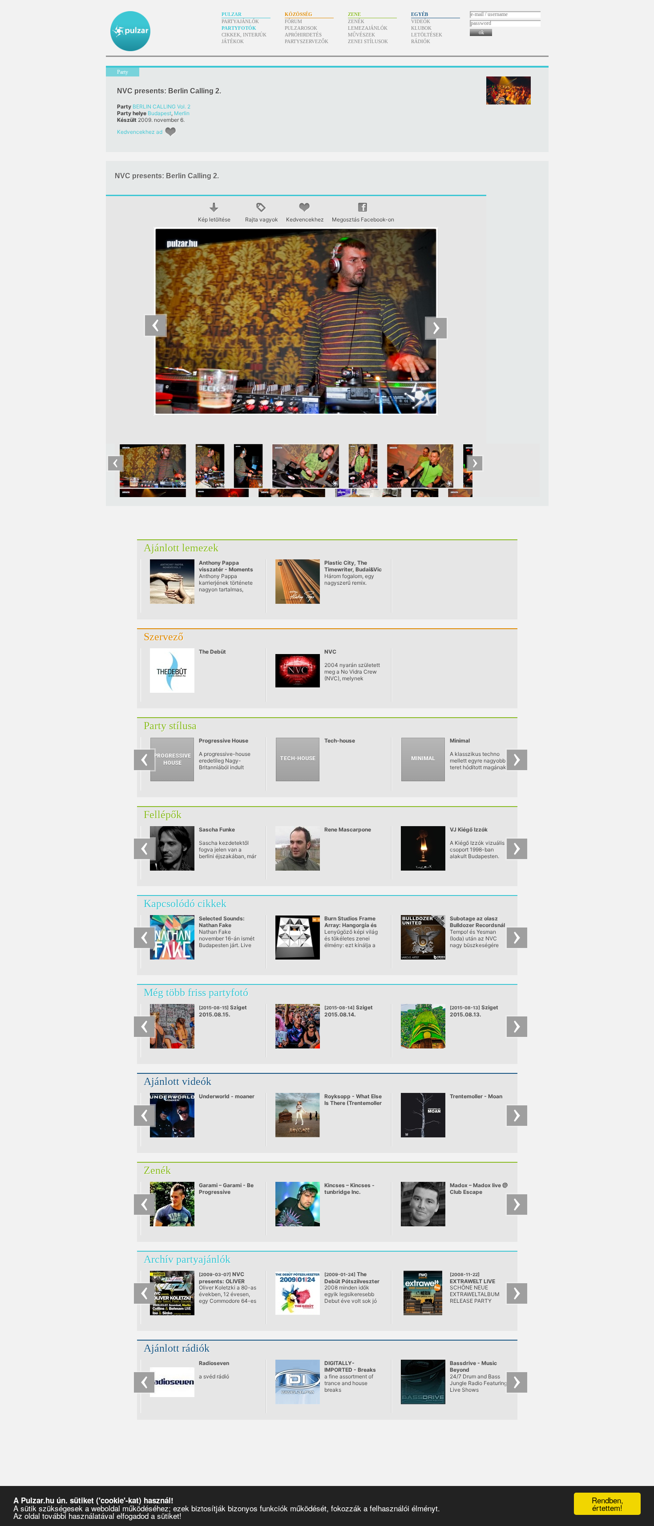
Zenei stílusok (368, 41)
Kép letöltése (214, 219)
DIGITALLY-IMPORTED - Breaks (350, 1366)
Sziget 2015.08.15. (223, 1011)
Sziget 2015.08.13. (474, 1011)
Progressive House (223, 740)
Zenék (356, 21)
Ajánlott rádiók (177, 1348)
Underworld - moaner (226, 1096)
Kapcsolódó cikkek (185, 903)
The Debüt (212, 651)
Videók (420, 21)
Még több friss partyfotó (196, 992)
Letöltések (426, 34)
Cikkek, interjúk (244, 34)
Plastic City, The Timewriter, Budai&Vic (353, 566)
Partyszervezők (306, 41)
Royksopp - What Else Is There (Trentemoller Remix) (353, 1103)
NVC (330, 651)
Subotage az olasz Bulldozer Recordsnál (477, 921)
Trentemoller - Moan (476, 1096)
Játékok (233, 41)
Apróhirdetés (303, 34)
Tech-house (339, 740)
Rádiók (420, 41)
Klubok (421, 28)
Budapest (159, 113)
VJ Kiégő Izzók (469, 829)
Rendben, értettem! (607, 1503)
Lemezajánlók (368, 28)
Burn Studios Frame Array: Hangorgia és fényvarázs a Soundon (353, 925)
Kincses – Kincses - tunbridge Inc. (349, 1188)
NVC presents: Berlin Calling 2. (169, 91)
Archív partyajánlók (187, 1259)
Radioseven (214, 1363)
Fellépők (163, 814)
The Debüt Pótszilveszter (351, 1281)
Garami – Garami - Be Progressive (226, 1188)
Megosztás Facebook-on (363, 219)
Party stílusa (170, 725)
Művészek (361, 34)
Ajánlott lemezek (181, 548)
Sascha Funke (217, 829)
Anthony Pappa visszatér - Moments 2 (226, 569)
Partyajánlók (240, 21)
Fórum (293, 21)
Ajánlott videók (177, 1081)
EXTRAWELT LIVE (475, 1281)
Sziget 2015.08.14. (348, 1011)
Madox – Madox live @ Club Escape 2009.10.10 (479, 1192)
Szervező (163, 637)
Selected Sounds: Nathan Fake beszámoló (222, 925)
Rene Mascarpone (347, 829)
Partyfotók (239, 28)
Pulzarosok (301, 28)
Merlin (182, 113)
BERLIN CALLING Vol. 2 (161, 106)
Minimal (460, 740)
